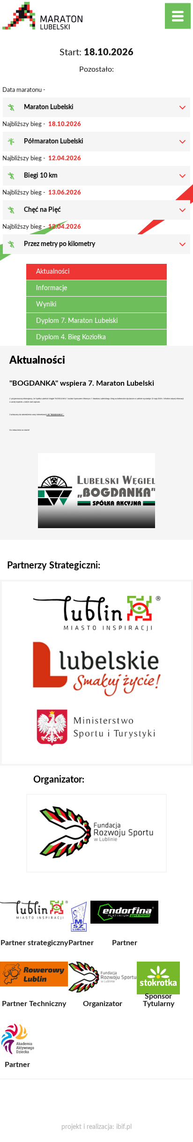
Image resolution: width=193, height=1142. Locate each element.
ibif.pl (124, 1127)
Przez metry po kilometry (59, 244)
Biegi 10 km (41, 175)
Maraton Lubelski (49, 107)
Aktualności (52, 272)
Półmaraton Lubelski (53, 141)
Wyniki (46, 304)
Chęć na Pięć (42, 210)
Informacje (51, 288)
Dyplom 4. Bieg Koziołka (71, 337)
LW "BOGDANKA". (55, 414)
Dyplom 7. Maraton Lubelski (77, 321)
